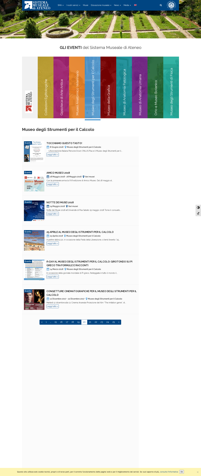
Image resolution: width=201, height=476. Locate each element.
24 (107, 322)
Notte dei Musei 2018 (60, 202)
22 (96, 322)
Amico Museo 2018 (58, 172)
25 (113, 322)
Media (126, 5)
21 (90, 322)
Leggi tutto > (52, 155)
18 (73, 322)
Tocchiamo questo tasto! (64, 143)
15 (56, 322)
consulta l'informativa (169, 472)
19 (78, 322)
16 (61, 322)
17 (67, 322)
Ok (181, 472)
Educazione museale (100, 5)
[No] (197, 472)
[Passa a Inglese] (135, 5)
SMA (60, 5)
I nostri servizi (72, 5)
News (117, 5)
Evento (28, 143)
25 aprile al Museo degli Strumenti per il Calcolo (80, 232)
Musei (85, 5)
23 (101, 322)
